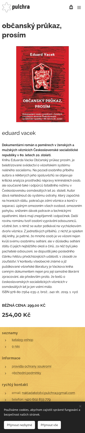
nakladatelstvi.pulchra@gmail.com (48, 393)
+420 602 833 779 (38, 399)
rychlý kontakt (15, 385)
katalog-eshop (22, 340)
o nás (16, 346)
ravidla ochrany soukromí (32, 366)
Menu (79, 7)
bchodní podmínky (27, 373)
